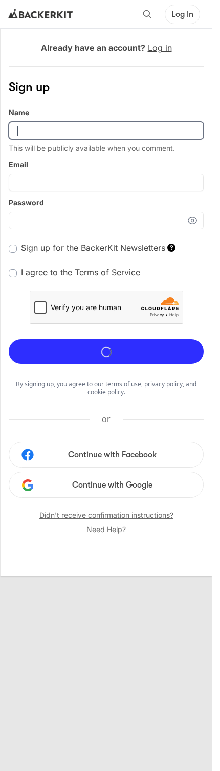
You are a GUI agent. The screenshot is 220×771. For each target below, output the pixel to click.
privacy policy (163, 384)
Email (18, 164)
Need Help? (106, 529)
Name (19, 112)
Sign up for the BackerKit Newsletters (97, 248)
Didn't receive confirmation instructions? (106, 515)
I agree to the (80, 272)
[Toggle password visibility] (195, 220)
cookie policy (105, 392)
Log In (182, 14)
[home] (40, 14)
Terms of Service (107, 272)
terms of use (123, 384)
